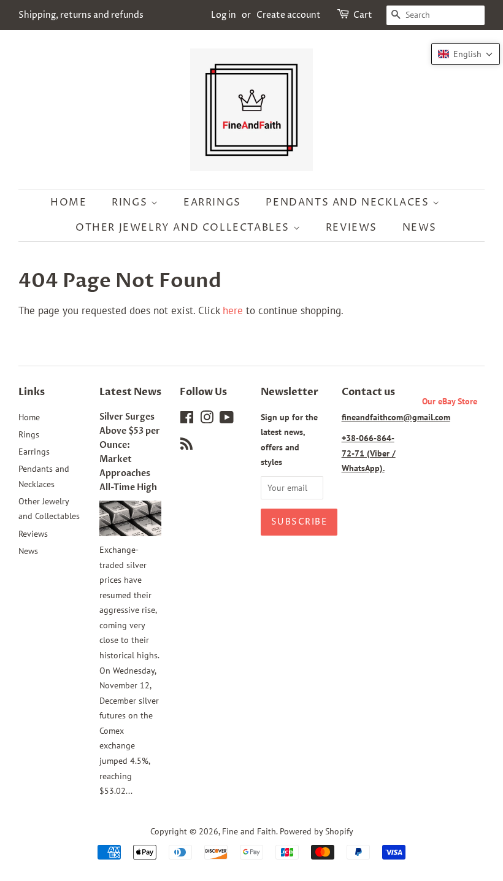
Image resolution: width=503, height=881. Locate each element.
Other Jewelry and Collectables (184, 227)
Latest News (130, 392)
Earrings (212, 202)
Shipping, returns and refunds (81, 15)
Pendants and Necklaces (349, 202)
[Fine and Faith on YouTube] (227, 419)
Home (68, 202)
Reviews (351, 227)
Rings (131, 202)
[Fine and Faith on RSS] (186, 446)
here (233, 310)
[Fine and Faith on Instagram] (206, 419)
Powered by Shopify (316, 831)
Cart (362, 15)
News (419, 227)
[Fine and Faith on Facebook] (187, 419)
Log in (223, 15)
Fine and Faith (249, 831)
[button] (465, 54)
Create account (288, 15)
